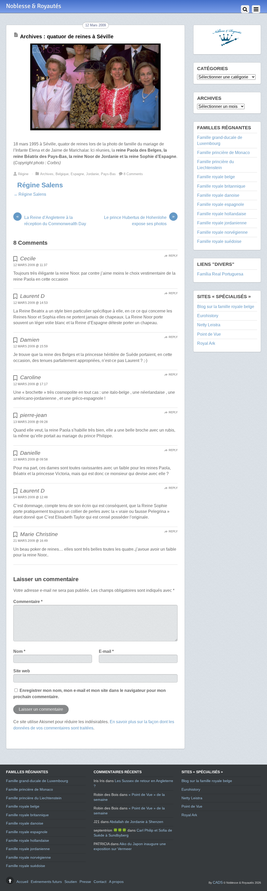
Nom (19, 651)
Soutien (70, 882)
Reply (173, 255)
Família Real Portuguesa (220, 274)
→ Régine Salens (29, 194)
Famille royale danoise (218, 195)
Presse (85, 882)
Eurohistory (207, 316)
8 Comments (133, 174)
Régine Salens (40, 185)
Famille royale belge (216, 177)
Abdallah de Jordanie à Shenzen (136, 822)
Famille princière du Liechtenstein (34, 798)
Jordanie (92, 174)
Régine (23, 174)
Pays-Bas (108, 174)
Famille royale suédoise (219, 241)
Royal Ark (206, 343)
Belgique (62, 174)
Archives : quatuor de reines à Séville (66, 36)
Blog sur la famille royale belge (225, 306)
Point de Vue (209, 334)
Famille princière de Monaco (223, 152)
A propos (116, 882)
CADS (218, 882)
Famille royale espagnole (220, 204)
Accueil (22, 882)
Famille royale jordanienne (222, 223)
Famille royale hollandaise (221, 214)
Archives (46, 174)
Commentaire (28, 601)
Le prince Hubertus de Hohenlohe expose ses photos (139, 220)
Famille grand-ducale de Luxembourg (37, 781)
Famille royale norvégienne (222, 232)
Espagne (77, 174)
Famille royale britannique (221, 186)
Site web (21, 671)
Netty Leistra (208, 325)
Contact (100, 882)
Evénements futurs (46, 882)
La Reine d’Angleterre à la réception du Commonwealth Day (51, 220)
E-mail (106, 651)
